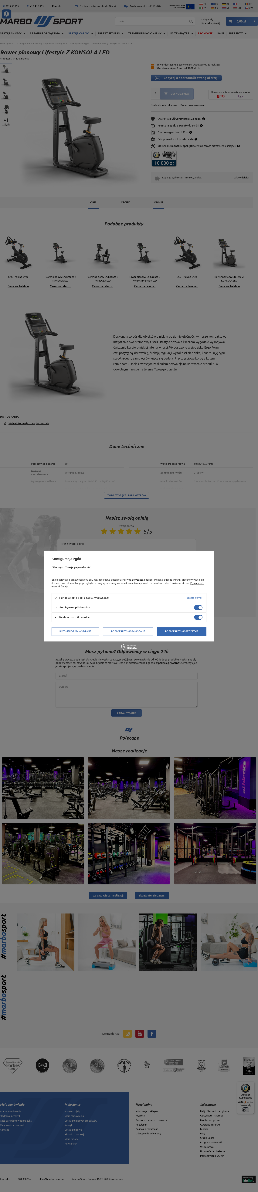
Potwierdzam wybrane (75, 631)
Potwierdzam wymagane (128, 631)
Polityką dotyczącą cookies (137, 579)
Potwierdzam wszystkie (182, 631)
